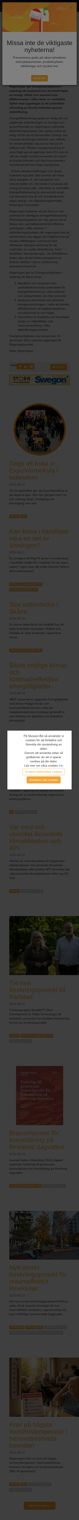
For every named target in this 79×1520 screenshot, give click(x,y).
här (61, 765)
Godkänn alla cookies (43, 780)
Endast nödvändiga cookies (43, 771)
